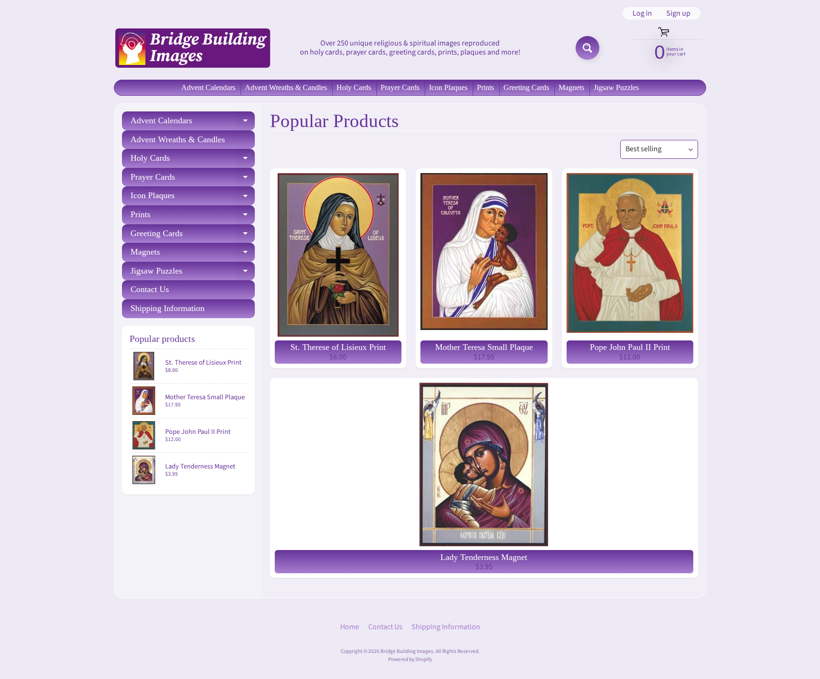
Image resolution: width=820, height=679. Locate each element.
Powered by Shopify (410, 659)
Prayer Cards (400, 87)
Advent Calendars (208, 87)
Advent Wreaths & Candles (286, 87)
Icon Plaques (448, 87)
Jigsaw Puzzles (616, 87)
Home (349, 627)
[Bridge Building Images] (192, 47)
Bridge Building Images (407, 651)
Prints (485, 87)
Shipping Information (167, 308)
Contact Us (149, 289)
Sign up (678, 13)
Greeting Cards (526, 87)
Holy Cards (353, 87)
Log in (642, 13)
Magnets (571, 87)
